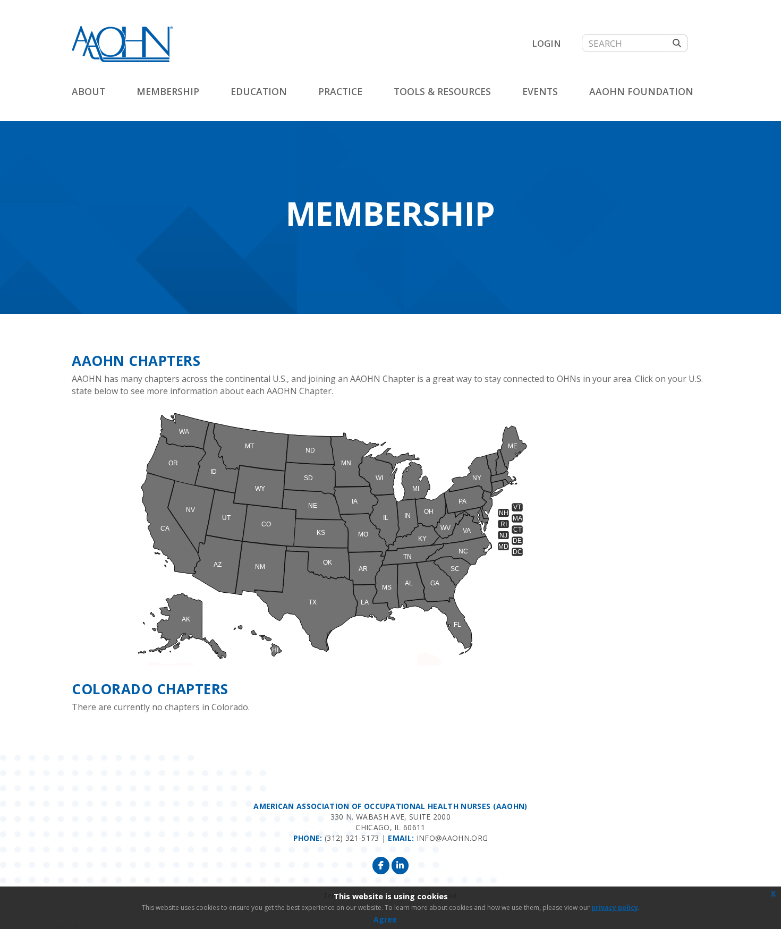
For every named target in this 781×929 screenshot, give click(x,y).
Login (546, 43)
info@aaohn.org (452, 838)
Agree (385, 919)
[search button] (677, 43)
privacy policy (614, 907)
